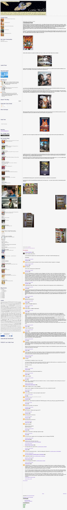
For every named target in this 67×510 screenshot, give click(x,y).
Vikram (4, 331)
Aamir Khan (2, 301)
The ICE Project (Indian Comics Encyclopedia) (9, 244)
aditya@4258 (27, 439)
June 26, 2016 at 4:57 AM (28, 402)
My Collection (14, 322)
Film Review (2, 308)
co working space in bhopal (42, 446)
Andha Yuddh (18, 301)
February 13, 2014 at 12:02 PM (29, 259)
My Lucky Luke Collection (5, 261)
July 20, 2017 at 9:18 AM (28, 416)
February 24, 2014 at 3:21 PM (29, 383)
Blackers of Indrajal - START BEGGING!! (10, 231)
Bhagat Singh (13, 303)
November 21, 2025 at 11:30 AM (29, 457)
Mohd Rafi (17, 321)
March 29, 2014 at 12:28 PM (29, 394)
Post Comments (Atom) (30, 495)
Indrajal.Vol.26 (18, 316)
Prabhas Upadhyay (28, 252)
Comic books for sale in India (30, 477)
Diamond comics (3, 306)
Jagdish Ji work (19, 317)
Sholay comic (5, 328)
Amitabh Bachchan (13, 301)
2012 (2, 293)
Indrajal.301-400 (16, 314)
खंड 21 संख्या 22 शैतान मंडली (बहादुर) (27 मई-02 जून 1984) (12, 157)
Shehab (19, 327)
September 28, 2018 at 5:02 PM (29, 428)
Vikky (26, 434)
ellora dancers (7, 220)
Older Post (64, 493)
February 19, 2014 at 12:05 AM (29, 377)
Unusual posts (8, 330)
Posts (3, 105)
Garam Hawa (13, 309)
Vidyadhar (27, 283)
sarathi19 (26, 399)
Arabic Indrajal (9, 302)
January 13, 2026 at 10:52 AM (29, 462)
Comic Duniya (4, 86)
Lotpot (12, 318)
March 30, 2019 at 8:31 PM (28, 433)
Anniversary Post (3, 302)
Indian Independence (11, 311)
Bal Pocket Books (4, 303)
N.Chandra (18, 322)
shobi (26, 403)
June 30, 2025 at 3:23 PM (28, 443)
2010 (2, 295)
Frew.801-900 (3, 309)
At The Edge (3, 219)
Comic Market (4, 92)
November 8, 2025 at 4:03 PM (29, 448)
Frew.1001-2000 (19, 308)
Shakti (1, 327)
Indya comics (7, 317)
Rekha (6, 326)
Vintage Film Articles (10, 331)
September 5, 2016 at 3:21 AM (29, 407)
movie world (9, 322)
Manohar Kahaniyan (8, 320)
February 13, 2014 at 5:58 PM (29, 329)
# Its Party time (6, 29)
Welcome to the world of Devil (6, 263)
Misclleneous (7, 321)
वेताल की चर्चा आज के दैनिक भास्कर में (9, 250)
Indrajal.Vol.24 (8, 316)
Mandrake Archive (4, 241)
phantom (17, 324)
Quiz (13, 325)
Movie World (4, 81)
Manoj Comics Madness (4, 41)
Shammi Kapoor (9, 327)
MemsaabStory (4, 184)
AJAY (26, 340)
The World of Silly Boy (5, 260)
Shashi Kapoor (15, 327)
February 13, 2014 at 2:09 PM (29, 270)
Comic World (2, 40)
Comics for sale (7, 269)
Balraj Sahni (9, 303)
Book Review (18, 303)
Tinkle (16, 329)
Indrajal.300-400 (10, 314)
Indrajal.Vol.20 (8, 315)
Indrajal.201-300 (3, 314)
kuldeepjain (27, 356)
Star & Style (14, 328)
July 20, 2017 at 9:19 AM (28, 421)
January (3, 291)
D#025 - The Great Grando (5, 242)
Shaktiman (5, 327)
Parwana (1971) (4, 209)
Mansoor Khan (2, 321)
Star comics (18, 328)
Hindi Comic (27, 422)
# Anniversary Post (28, 22)
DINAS (26, 391)
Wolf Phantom (18, 331)
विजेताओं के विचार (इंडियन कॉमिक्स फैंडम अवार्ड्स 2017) (11, 171)
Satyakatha (18, 326)
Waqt (15, 331)
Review (9, 326)
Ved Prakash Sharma (14, 330)
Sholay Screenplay (10, 328)
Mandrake (2, 320)
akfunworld (3, 211)
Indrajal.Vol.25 (13, 316)
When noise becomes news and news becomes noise (9, 247)
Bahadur (20, 302)
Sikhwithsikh (27, 463)
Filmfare (6, 308)
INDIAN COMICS (4, 182)
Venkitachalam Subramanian (30, 384)
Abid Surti (6, 301)
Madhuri (19, 319)
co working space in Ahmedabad (55, 451)
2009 (2, 296)
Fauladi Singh (12, 307)
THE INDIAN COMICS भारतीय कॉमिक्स (7, 236)
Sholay (2, 328)
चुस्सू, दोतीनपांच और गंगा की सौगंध (5, 217)
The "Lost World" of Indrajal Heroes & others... (9, 230)
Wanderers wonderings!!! (28, 501)
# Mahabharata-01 (7, 22)
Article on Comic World (15, 302)
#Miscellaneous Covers (7, 33)
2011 (2, 294)
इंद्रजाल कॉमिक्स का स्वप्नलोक (5, 249)
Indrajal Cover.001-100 (18, 311)
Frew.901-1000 (8, 309)
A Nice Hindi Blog (27, 500)
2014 (2, 289)
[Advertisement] (28, 19)
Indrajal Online (4, 156)
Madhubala (19, 318)
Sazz (26, 379)
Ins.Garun (14, 317)
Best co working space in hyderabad (37, 454)
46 (2, 74)
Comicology (3, 255)
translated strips (3, 330)
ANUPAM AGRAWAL (5, 145)
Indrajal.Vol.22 (18, 315)
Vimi (6, 331)
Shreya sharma (27, 459)
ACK (8, 301)
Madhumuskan (4, 319)
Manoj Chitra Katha (16, 320)
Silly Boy (26, 271)
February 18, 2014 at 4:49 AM (29, 368)
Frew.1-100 (14, 308)
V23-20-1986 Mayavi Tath (8, 225)
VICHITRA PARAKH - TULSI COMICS (10, 177)
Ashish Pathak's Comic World (6, 274)
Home (43, 493)
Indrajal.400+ (3, 315)
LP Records (15, 318)
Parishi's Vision (4, 165)
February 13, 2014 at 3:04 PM (29, 282)
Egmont (6, 307)
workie (26, 449)
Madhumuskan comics (13, 319)
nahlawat (26, 260)
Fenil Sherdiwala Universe (6, 176)
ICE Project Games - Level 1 (5, 245)
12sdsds (26, 369)
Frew (11, 308)
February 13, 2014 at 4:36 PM (29, 296)
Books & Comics (4, 139)
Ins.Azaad (11, 317)
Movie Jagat (4, 322)
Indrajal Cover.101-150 (5, 312)
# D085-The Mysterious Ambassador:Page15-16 (11, 87)
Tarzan (13, 329)
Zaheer (26, 297)
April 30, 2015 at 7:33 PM (28, 397)
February (3, 290)
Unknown (26, 265)
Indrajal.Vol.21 (13, 315)
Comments (3, 106)
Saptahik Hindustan (13, 326)
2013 (2, 292)
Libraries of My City (5, 318)
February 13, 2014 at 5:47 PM (29, 310)
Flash (9, 308)
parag (26, 288)
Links (9, 318)
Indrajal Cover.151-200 (14, 312)
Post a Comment (25, 480)
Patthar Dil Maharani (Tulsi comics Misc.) (10, 275)
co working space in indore (40, 460)
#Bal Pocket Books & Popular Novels (9, 18)
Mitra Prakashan (13, 321)
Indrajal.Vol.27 (2, 317)
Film (19, 307)
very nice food (27, 454)
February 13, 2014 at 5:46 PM (29, 305)
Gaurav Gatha (18, 309)
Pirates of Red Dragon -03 (8, 166)
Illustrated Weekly (5, 311)
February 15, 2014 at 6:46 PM (29, 355)
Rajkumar (3, 326)
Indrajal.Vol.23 (3, 316)
